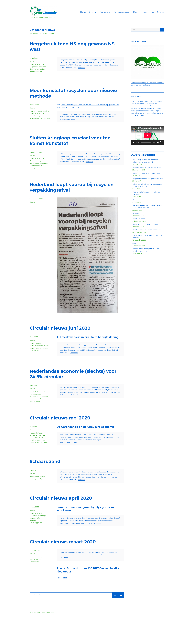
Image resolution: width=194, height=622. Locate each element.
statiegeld (33, 520)
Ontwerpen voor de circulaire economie (147, 200)
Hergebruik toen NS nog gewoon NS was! (147, 178)
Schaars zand (45, 461)
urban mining (34, 350)
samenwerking (35, 118)
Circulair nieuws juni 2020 (60, 328)
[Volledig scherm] (161, 142)
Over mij (92, 12)
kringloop (33, 165)
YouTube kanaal (143, 101)
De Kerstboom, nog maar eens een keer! (147, 224)
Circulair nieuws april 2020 (61, 498)
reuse (44, 479)
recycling (33, 348)
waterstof (39, 559)
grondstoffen (34, 163)
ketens (39, 442)
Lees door (81, 67)
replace (39, 401)
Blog (135, 12)
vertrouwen (34, 74)
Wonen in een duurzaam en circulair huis (147, 167)
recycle (32, 401)
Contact (160, 12)
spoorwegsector (36, 71)
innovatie (33, 442)
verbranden (45, 118)
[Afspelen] (133, 142)
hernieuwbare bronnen (38, 399)
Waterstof (136, 213)
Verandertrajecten (122, 12)
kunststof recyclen (81, 117)
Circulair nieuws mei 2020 (60, 418)
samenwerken (40, 69)
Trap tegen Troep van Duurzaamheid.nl (146, 173)
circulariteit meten (36, 345)
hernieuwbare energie (38, 515)
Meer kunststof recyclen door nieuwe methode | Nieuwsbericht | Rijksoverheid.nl (90, 105)
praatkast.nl (146, 85)
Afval (134, 243)
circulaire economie (37, 64)
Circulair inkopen (138, 219)
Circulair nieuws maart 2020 (63, 541)
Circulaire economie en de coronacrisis (146, 230)
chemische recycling (41, 111)
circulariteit (34, 392)
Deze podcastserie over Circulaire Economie (147, 82)
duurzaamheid (35, 161)
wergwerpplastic (36, 523)
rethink (38, 479)
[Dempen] (158, 142)
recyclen (38, 168)
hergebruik (34, 67)
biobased (33, 433)
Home (83, 12)
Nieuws (144, 12)
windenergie (34, 561)
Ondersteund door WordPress (43, 612)
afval (31, 111)
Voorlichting (105, 12)
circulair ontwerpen (37, 343)
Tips (152, 12)
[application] (147, 135)
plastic (32, 168)
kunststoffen (41, 165)
